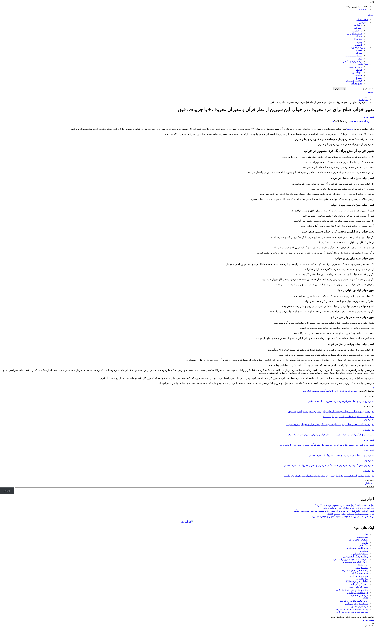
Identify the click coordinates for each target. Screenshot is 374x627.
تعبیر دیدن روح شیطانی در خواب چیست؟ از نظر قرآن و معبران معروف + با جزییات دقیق (331, 411)
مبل (366, 534)
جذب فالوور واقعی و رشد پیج (354, 601)
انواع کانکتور (362, 578)
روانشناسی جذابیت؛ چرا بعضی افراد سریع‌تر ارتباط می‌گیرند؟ (344, 505)
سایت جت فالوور (360, 553)
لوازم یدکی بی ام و (359, 576)
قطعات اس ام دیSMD (357, 581)
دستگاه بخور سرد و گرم (356, 603)
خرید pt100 (363, 564)
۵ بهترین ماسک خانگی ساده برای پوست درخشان (350, 513)
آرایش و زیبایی (355, 66)
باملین (371, 14)
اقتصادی (358, 25)
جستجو (370, 486)
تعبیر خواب (368, 117)
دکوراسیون (357, 72)
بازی (360, 58)
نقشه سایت (362, 9)
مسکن (359, 41)
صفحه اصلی (362, 19)
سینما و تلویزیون (354, 33)
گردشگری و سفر (354, 80)
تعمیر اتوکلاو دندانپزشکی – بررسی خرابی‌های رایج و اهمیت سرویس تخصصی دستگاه (334, 511)
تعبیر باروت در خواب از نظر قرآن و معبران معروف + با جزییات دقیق (341, 401)
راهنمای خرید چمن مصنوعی (354, 570)
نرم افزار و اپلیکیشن (352, 61)
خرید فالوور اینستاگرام (357, 548)
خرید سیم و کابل (360, 573)
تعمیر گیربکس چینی (358, 587)
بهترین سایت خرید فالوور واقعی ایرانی (349, 559)
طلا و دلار (357, 39)
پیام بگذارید (368, 483)
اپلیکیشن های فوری (358, 539)
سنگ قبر (364, 545)
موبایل (359, 53)
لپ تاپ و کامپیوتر (353, 55)
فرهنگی (358, 36)
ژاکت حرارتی (361, 567)
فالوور (365, 542)
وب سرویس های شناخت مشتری (352, 609)
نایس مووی (362, 537)
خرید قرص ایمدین (359, 606)
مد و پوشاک (356, 83)
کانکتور (364, 598)
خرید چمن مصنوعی (358, 595)
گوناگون (358, 44)
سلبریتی (358, 78)
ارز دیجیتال (357, 30)
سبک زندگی (362, 64)
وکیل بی (364, 551)
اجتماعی (358, 28)
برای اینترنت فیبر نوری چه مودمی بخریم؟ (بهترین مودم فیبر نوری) (342, 516)
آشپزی (359, 69)
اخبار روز (363, 22)
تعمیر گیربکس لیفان (358, 584)
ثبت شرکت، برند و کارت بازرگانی (352, 589)
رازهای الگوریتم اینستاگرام (355, 562)
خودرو (359, 50)
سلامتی (358, 75)
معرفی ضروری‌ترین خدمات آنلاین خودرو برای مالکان (348, 508)
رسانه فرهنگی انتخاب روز (355, 556)
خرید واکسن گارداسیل (357, 592)
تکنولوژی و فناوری (359, 47)
